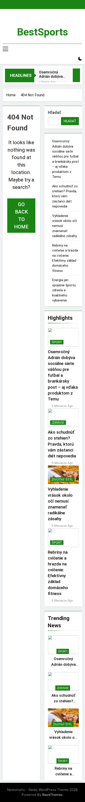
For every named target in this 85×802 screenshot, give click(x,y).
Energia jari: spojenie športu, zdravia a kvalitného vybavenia (64, 290)
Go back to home (21, 216)
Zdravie (58, 422)
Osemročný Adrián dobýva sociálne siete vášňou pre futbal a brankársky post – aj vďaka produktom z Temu (52, 74)
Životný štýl (62, 479)
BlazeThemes (52, 795)
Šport (57, 342)
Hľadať (54, 112)
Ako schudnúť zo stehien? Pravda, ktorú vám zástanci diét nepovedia (65, 196)
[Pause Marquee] (76, 75)
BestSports (42, 32)
